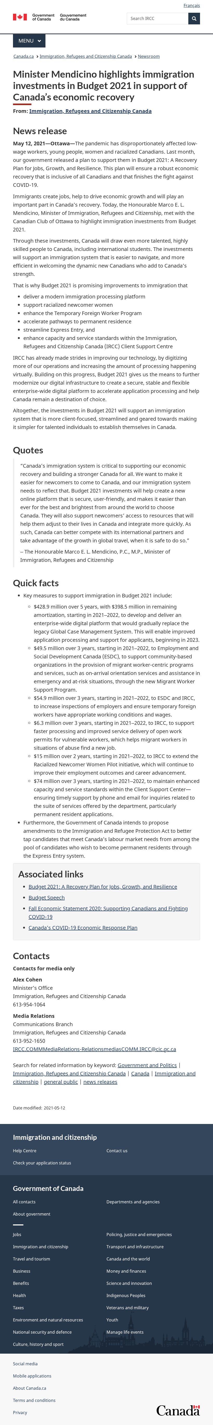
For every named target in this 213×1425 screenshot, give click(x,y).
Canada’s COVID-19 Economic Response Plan (83, 927)
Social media (25, 1364)
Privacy (20, 1412)
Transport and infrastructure (135, 1247)
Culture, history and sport (38, 1344)
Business (21, 1271)
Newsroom (149, 56)
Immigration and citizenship (40, 1247)
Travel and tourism (31, 1259)
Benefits (21, 1283)
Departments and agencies (133, 1202)
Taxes (18, 1308)
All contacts (24, 1202)
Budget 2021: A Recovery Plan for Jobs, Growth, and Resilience (103, 886)
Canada (140, 1073)
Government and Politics (147, 1065)
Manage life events (125, 1332)
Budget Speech (47, 897)
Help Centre (24, 1151)
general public (61, 1081)
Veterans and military (127, 1308)
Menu (26, 40)
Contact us (117, 1151)
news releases (100, 1081)
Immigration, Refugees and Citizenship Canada (86, 56)
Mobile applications (32, 1376)
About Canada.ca (29, 1388)
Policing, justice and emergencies (139, 1234)
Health (19, 1295)
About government (31, 1214)
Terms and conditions (34, 1400)
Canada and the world (128, 1259)
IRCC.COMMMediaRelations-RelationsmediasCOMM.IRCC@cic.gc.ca (94, 1049)
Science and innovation (129, 1283)
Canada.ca (24, 56)
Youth (112, 1320)
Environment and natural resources (48, 1320)
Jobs (17, 1234)
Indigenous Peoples (125, 1295)
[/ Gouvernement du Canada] (49, 16)
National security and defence (42, 1332)
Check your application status (42, 1163)
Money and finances (126, 1271)
